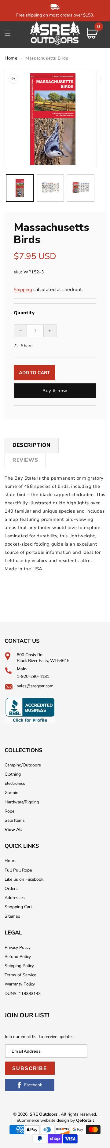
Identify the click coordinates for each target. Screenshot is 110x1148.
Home (11, 58)
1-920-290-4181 (33, 676)
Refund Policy (18, 957)
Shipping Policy (19, 966)
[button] (7, 33)
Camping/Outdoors (23, 765)
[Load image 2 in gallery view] (50, 188)
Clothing (13, 774)
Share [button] (27, 346)
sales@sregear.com (35, 686)
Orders (11, 888)
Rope (9, 811)
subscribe (29, 1068)
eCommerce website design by (46, 1120)
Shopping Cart (18, 907)
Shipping (23, 290)
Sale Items (15, 820)
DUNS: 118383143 (23, 993)
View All (13, 829)
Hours (10, 861)
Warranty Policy (20, 984)
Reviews (25, 460)
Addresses (15, 898)
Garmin (11, 792)
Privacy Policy (18, 947)
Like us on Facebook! (24, 879)
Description (32, 445)
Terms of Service (20, 975)
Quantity (24, 313)
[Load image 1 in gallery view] (20, 188)
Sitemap (12, 916)
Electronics (15, 783)
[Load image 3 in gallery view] (80, 188)
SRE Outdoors (43, 1114)
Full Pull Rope (18, 870)
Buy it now (55, 391)
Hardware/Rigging (22, 802)
